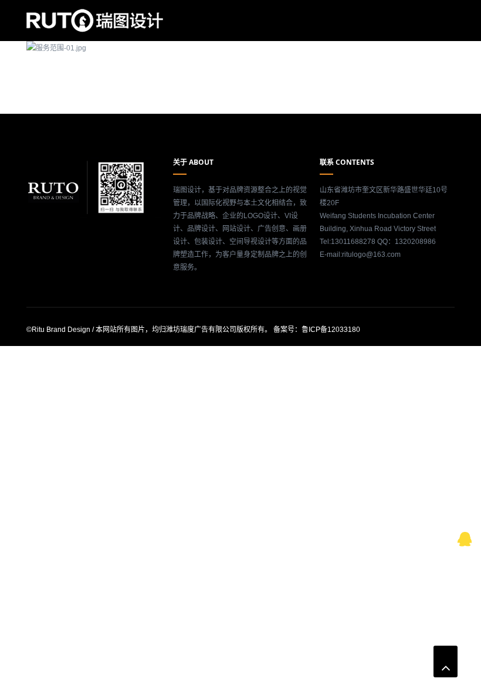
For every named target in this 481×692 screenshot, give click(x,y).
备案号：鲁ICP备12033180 (316, 329)
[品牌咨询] (465, 537)
